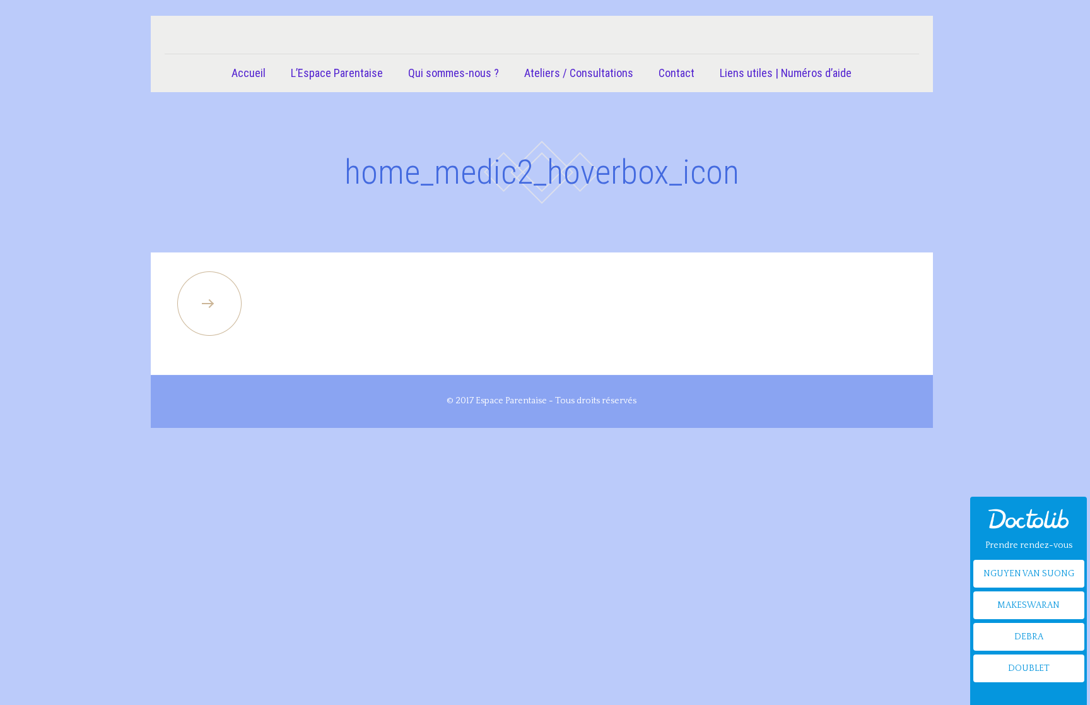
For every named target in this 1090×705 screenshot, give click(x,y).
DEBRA (1028, 637)
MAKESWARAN (1028, 605)
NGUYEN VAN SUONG (1028, 574)
